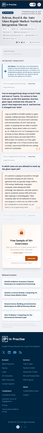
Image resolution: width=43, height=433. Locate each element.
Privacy (4, 405)
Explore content (29, 368)
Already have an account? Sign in (21, 263)
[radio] (18, 427)
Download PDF (36, 42)
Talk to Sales (28, 364)
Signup (4, 368)
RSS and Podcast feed (31, 376)
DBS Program (28, 380)
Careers (26, 395)
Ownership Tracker (30, 372)
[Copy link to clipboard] (24, 42)
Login (4, 372)
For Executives (7, 376)
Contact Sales (31, 84)
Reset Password (8, 364)
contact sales (17, 253)
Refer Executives (8, 380)
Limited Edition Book (31, 391)
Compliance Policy (8, 395)
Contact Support (8, 384)
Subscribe (31, 258)
